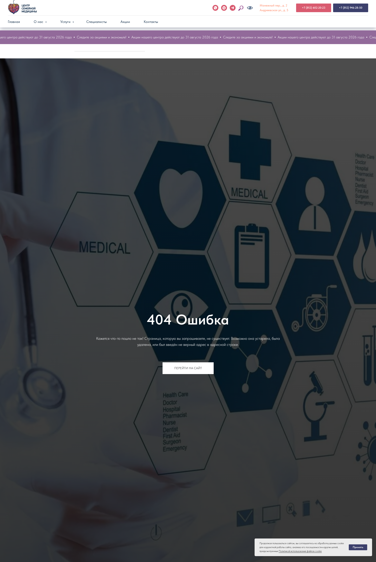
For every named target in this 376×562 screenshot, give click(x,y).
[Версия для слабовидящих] (250, 8)
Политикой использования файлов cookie (300, 551)
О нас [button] (39, 22)
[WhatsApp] (215, 8)
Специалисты (96, 22)
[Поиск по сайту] (241, 8)
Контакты (151, 22)
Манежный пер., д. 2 (273, 5)
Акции (125, 22)
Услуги (65, 22)
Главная (14, 22)
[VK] (224, 8)
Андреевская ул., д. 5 (274, 10)
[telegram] (233, 8)
